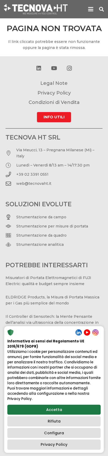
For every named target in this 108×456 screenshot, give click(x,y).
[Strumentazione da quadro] (11, 235)
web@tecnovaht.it (33, 183)
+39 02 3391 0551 (32, 174)
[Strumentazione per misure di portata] (11, 226)
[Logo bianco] (36, 9)
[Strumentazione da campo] (11, 217)
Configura (54, 433)
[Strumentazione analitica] (11, 244)
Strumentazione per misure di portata (52, 226)
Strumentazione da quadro (41, 235)
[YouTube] (54, 68)
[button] (90, 9)
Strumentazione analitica (40, 244)
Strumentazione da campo (41, 217)
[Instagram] (69, 68)
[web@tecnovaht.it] (11, 183)
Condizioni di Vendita (54, 102)
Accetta (54, 409)
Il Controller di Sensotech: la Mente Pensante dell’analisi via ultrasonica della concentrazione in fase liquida (52, 322)
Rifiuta (54, 421)
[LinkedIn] (38, 68)
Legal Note (54, 83)
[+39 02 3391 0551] (11, 174)
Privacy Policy (54, 444)
